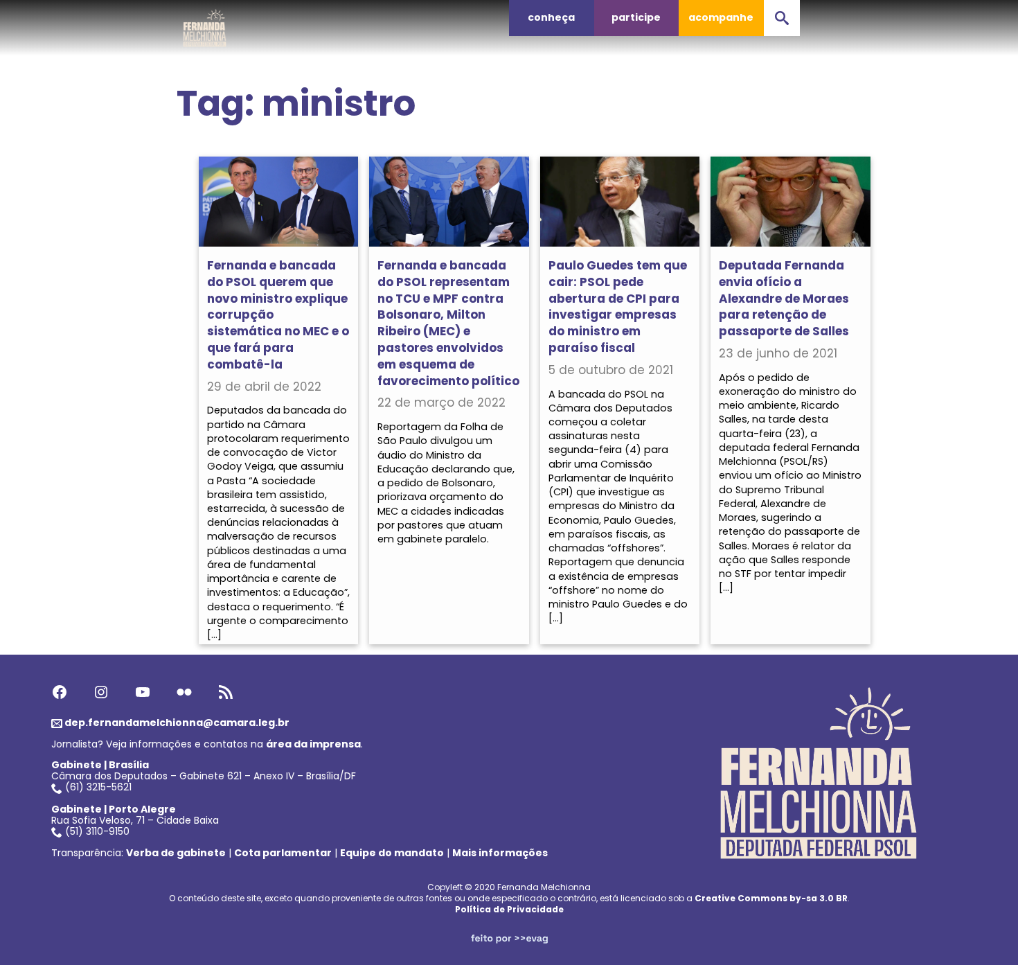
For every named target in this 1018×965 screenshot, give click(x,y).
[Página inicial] (205, 24)
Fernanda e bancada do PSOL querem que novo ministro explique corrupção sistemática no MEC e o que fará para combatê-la (278, 315)
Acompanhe (720, 17)
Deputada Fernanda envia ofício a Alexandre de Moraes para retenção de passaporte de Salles (784, 298)
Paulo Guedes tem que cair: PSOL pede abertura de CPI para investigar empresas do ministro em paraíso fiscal (617, 306)
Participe (636, 17)
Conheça (551, 17)
